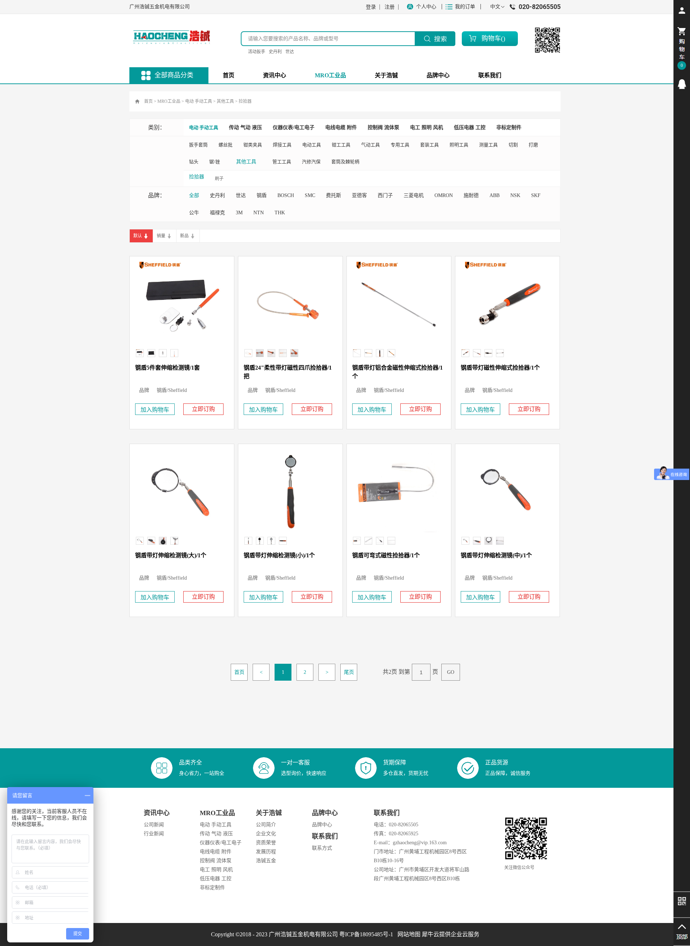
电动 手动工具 (198, 101)
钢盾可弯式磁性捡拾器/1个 (386, 555)
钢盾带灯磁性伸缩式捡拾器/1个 (500, 368)
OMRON (443, 195)
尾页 (349, 672)
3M (239, 212)
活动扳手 (256, 51)
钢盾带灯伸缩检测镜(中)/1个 (496, 555)
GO (450, 672)
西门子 (385, 195)
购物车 (491, 38)
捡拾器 (245, 101)
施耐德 (471, 195)
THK (280, 212)
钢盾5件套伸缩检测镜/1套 (167, 368)
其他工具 (225, 101)
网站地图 (407, 934)
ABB (494, 195)
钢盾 (262, 195)
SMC (310, 195)
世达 (289, 51)
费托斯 (333, 195)
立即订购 (203, 409)
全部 (194, 195)
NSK (515, 195)
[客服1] (681, 84)
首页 (228, 75)
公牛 (194, 212)
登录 (371, 7)
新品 (184, 235)
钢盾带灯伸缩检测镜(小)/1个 (279, 555)
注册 (390, 7)
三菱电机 (414, 195)
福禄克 (217, 212)
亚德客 (359, 195)
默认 (137, 235)
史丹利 (275, 51)
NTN (258, 212)
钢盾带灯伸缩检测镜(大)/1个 (170, 555)
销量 (161, 235)
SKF (535, 195)
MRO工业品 (168, 101)
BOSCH (285, 195)
